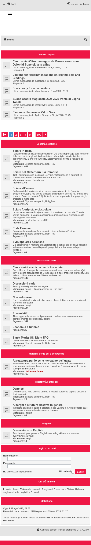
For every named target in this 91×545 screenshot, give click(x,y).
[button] (4, 134)
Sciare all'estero (23, 188)
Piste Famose (21, 228)
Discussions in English (28, 430)
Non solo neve (22, 297)
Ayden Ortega (42, 115)
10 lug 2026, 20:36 (59, 91)
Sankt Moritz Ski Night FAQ (30, 337)
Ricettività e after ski (46, 381)
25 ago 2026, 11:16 (57, 67)
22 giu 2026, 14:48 (57, 105)
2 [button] (16, 134)
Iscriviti (52, 448)
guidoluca (39, 81)
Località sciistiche (47, 144)
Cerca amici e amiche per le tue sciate (37, 267)
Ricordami (65, 471)
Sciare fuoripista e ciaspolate (32, 209)
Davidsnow (38, 180)
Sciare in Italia (22, 150)
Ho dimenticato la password (17, 471)
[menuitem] (86, 39)
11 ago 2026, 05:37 (56, 81)
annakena (40, 67)
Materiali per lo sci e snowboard (46, 353)
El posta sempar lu (34, 164)
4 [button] (25, 134)
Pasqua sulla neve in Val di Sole (34, 112)
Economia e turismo (26, 327)
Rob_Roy (50, 164)
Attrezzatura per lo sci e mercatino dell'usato (42, 360)
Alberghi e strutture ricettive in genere (37, 404)
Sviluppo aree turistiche (28, 241)
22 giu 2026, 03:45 (61, 115)
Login (41, 448)
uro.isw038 (42, 220)
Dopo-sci (18, 388)
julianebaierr (41, 91)
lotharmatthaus (34, 371)
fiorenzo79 (40, 105)
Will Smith (8, 520)
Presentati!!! (20, 313)
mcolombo (30, 220)
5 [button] (30, 134)
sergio (28, 180)
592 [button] (39, 134)
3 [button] (20, 134)
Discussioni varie (46, 260)
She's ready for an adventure (31, 88)
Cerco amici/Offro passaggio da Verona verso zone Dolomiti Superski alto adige (46, 63)
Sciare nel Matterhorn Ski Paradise (35, 172)
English (46, 423)
